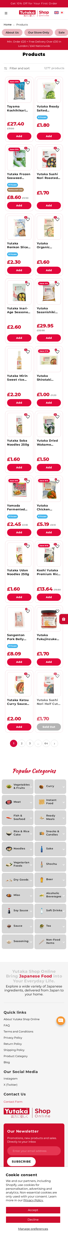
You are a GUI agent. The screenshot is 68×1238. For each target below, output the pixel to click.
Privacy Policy (13, 1037)
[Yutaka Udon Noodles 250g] (19, 554)
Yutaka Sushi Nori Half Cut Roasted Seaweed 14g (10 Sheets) (47, 702)
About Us (12, 32)
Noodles (19, 848)
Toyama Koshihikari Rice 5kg (16, 108)
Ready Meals (50, 817)
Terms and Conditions (18, 1031)
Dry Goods (21, 879)
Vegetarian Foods (22, 864)
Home (8, 24)
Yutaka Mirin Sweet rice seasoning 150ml (17, 378)
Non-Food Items (53, 941)
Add (19, 136)
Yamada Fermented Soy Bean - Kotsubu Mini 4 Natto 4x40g (19, 507)
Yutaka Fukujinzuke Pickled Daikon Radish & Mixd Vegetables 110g (49, 637)
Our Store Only (38, 32)
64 (46, 743)
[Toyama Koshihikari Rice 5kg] (19, 91)
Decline (33, 1219)
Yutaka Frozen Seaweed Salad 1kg (18, 176)
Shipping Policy (14, 1050)
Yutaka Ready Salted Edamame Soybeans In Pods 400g (48, 108)
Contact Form (13, 1101)
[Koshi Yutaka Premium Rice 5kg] (49, 554)
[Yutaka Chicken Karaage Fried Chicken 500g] (49, 489)
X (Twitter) (10, 1084)
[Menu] (6, 13)
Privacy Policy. (33, 1200)
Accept (33, 1210)
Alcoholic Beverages (53, 895)
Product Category (16, 1056)
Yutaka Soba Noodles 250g (18, 442)
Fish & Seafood (19, 817)
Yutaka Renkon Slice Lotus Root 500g (17, 245)
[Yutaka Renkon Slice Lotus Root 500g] (19, 228)
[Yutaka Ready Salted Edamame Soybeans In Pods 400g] (49, 91)
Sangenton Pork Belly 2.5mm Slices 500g (17, 637)
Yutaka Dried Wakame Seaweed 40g (48, 442)
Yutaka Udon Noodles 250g (18, 572)
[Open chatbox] (60, 1020)
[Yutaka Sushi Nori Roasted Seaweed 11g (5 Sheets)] (49, 158)
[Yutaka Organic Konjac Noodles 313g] (49, 228)
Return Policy (13, 1044)
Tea (48, 925)
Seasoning (21, 941)
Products (22, 24)
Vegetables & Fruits (22, 786)
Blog (7, 1062)
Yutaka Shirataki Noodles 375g (48, 378)
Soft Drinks (54, 910)
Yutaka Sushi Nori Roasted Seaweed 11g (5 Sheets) (47, 176)
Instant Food (51, 801)
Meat (17, 801)
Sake (49, 848)
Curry (50, 786)
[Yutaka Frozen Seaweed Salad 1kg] (19, 158)
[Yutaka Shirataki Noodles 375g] (49, 360)
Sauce (18, 925)
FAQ (7, 1025)
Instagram (11, 1078)
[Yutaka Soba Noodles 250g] (19, 425)
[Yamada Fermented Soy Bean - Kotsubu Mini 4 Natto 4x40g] (19, 489)
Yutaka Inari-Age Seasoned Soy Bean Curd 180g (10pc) (19, 310)
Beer (49, 879)
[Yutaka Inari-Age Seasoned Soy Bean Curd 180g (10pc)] (19, 292)
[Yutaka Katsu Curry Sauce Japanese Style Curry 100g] (19, 684)
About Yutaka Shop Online (22, 1019)
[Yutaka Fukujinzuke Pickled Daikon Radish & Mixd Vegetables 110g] (49, 619)
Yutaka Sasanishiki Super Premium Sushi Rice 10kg (46, 310)
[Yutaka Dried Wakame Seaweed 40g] (49, 425)
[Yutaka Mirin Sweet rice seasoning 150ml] (19, 360)
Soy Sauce (21, 910)
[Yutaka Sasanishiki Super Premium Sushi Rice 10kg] (49, 292)
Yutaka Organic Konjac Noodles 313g (47, 245)
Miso (17, 895)
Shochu (51, 863)
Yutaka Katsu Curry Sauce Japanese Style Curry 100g (18, 702)
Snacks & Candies (52, 833)
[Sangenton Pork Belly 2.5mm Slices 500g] (19, 619)
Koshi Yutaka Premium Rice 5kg (48, 572)
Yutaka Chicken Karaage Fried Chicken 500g (48, 507)
